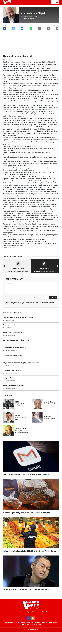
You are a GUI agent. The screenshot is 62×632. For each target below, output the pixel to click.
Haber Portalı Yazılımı (32, 629)
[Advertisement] (31, 43)
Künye (21, 612)
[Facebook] (4, 28)
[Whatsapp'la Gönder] (31, 28)
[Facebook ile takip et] (29, 618)
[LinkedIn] (22, 28)
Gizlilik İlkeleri (36, 612)
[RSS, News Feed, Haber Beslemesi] (33, 618)
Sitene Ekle (45, 612)
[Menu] (56, 2)
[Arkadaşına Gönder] (39, 28)
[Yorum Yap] (57, 28)
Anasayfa (15, 612)
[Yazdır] (48, 28)
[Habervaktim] (7, 2)
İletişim (28, 612)
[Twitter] (13, 28)
